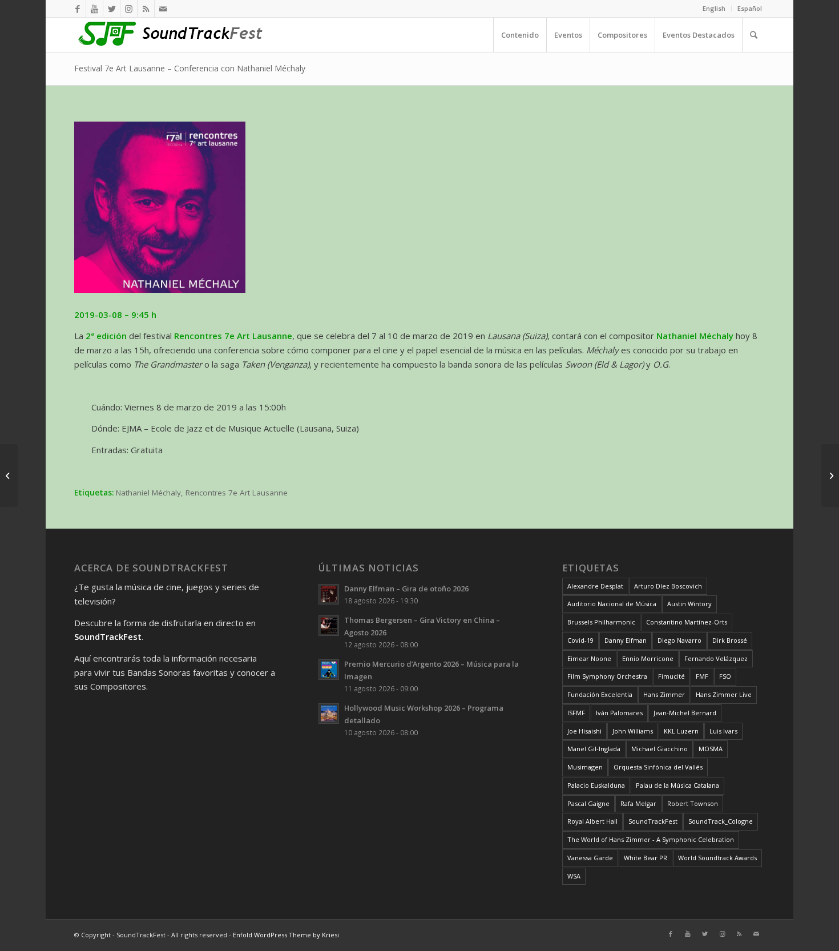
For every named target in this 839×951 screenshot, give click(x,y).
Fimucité (671, 676)
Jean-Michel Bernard (685, 712)
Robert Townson (692, 803)
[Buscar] (753, 35)
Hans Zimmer (664, 694)
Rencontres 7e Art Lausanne (236, 492)
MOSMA (711, 748)
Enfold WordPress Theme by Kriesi (286, 934)
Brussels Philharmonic (601, 622)
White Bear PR (645, 857)
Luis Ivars (723, 731)
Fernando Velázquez (716, 658)
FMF (702, 676)
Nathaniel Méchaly (148, 492)
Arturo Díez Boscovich (668, 586)
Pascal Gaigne (588, 803)
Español (749, 8)
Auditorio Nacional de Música (611, 603)
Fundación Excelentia (599, 694)
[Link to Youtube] (94, 8)
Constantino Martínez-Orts (686, 622)
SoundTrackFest (652, 821)
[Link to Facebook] (77, 8)
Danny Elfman (625, 640)
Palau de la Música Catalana (677, 785)
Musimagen (585, 767)
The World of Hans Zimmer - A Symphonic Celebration (650, 839)
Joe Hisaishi (584, 731)
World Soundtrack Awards (717, 857)
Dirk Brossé (729, 640)
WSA (573, 876)
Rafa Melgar (638, 803)
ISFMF (576, 712)
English (714, 8)
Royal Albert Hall (592, 821)
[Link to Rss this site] (146, 8)
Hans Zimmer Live (724, 694)
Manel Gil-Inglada (593, 748)
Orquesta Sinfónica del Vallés (658, 767)
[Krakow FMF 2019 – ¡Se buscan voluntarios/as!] (830, 475)
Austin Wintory (689, 603)
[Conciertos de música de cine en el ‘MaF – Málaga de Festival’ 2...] (9, 475)
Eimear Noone (589, 658)
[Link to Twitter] (111, 8)
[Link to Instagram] (128, 8)
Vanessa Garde (590, 857)
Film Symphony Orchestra (607, 676)
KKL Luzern (681, 731)
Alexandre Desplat (595, 586)
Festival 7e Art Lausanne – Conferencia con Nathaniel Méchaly (189, 68)
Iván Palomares (619, 712)
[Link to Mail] (163, 8)
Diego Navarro (679, 640)
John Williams (632, 731)
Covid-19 (580, 640)
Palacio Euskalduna (596, 785)
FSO (725, 676)
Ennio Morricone (647, 658)
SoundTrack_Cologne (720, 821)
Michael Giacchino (659, 748)
